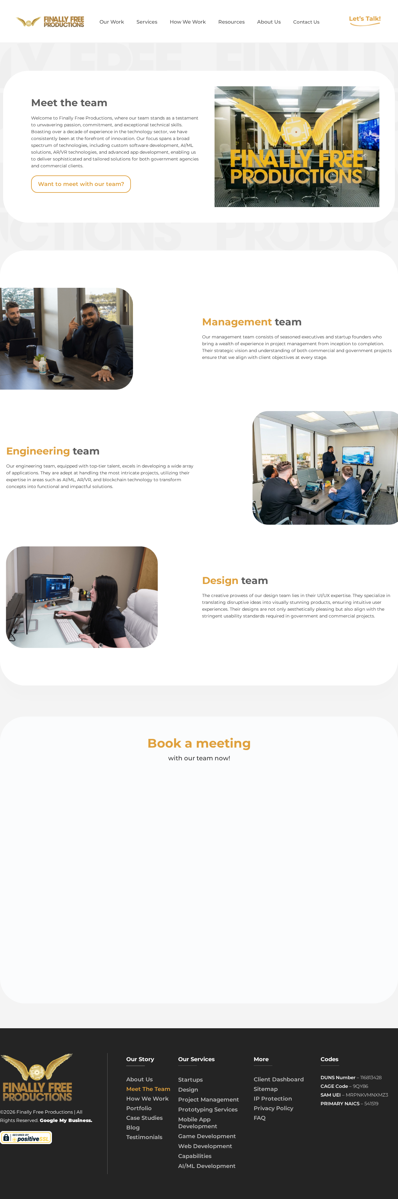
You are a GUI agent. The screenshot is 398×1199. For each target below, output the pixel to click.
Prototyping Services (208, 1109)
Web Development (205, 1146)
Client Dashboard (279, 1079)
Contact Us (306, 22)
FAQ (260, 1118)
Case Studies (144, 1118)
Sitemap (266, 1089)
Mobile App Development (197, 1123)
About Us (139, 1079)
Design (188, 1089)
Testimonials (144, 1137)
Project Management (208, 1099)
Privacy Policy (273, 1108)
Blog (133, 1127)
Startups (190, 1079)
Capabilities (194, 1156)
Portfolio (139, 1108)
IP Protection (273, 1098)
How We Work (147, 1098)
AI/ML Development (207, 1166)
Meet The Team (148, 1089)
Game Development (207, 1136)
